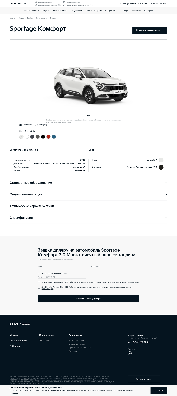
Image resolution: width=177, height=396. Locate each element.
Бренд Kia (148, 11)
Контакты (136, 11)
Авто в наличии (60, 11)
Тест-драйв (44, 340)
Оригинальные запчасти (80, 347)
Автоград (21, 3)
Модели (46, 11)
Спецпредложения (77, 344)
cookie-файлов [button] (68, 391)
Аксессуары (74, 351)
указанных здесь (133, 282)
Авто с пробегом (31, 11)
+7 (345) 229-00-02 (159, 3)
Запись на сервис (94, 11)
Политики (14, 393)
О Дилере (15, 346)
